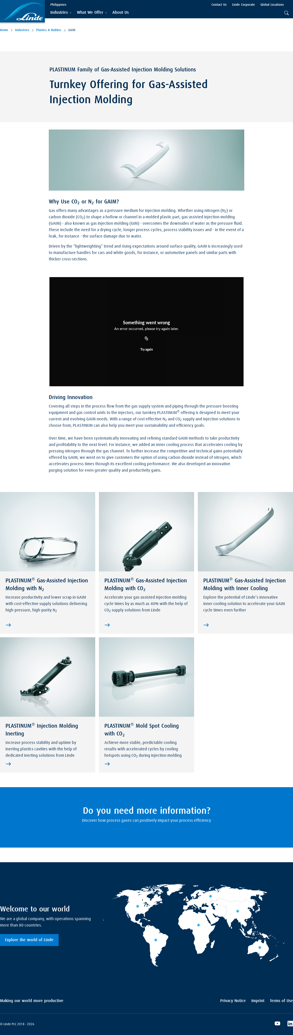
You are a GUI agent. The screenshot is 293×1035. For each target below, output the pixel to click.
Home (4, 30)
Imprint (257, 1001)
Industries (22, 30)
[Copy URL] (146, 338)
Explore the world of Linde (29, 940)
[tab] (60, 12)
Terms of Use (281, 1001)
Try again (146, 349)
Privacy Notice (233, 1001)
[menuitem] (120, 12)
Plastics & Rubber (48, 30)
